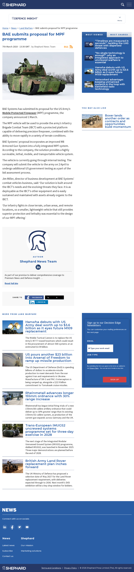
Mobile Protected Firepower (19, 113)
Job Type (92, 355)
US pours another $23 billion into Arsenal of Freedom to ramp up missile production (48, 358)
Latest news (8, 545)
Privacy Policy (94, 368)
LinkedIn (38, 267)
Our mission (27, 545)
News (14, 28)
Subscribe (7, 551)
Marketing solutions (31, 551)
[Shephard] (14, 4)
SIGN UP (114, 380)
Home (5, 28)
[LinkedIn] (4, 527)
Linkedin (41, 302)
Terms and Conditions (51, 568)
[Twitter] (19, 527)
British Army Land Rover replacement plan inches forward (46, 464)
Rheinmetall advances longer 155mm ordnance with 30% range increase (49, 396)
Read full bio (11, 283)
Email (91, 341)
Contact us (7, 556)
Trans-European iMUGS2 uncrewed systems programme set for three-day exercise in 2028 (49, 430)
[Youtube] (27, 527)
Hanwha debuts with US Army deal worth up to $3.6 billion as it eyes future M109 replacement (48, 326)
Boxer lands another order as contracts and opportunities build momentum (118, 121)
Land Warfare (26, 28)
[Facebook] (12, 527)
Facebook (37, 297)
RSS (66, 46)
